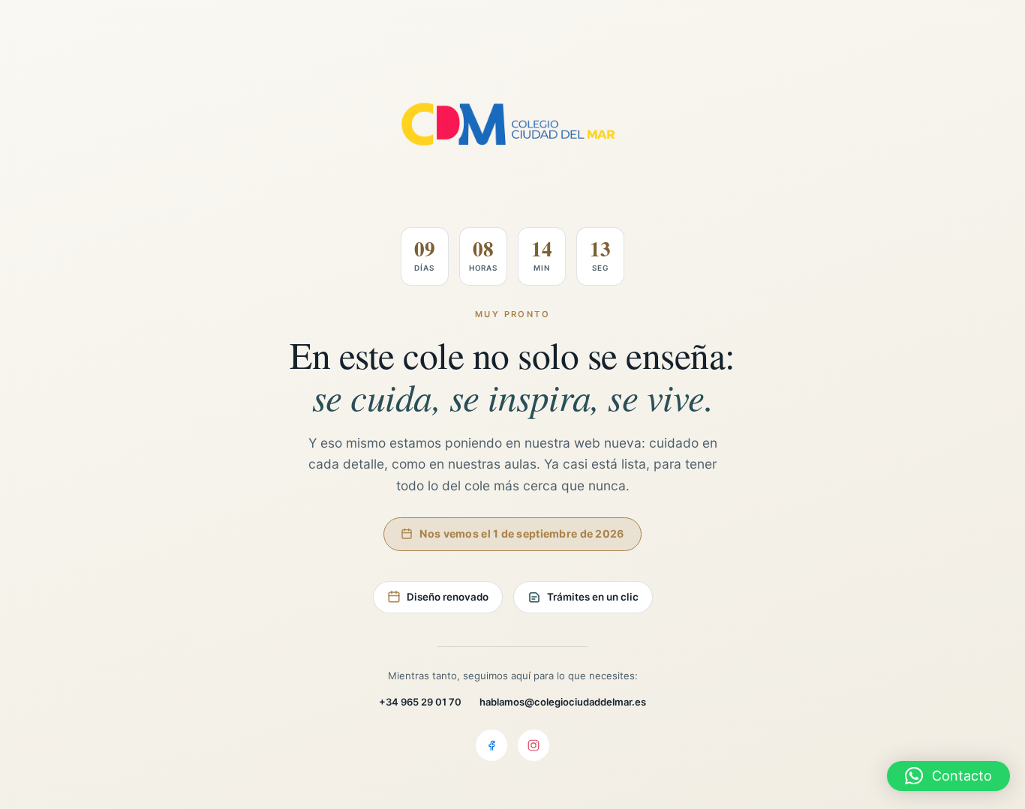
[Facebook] (491, 745)
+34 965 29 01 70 (420, 702)
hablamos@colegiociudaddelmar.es (562, 702)
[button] (948, 776)
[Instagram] (533, 745)
